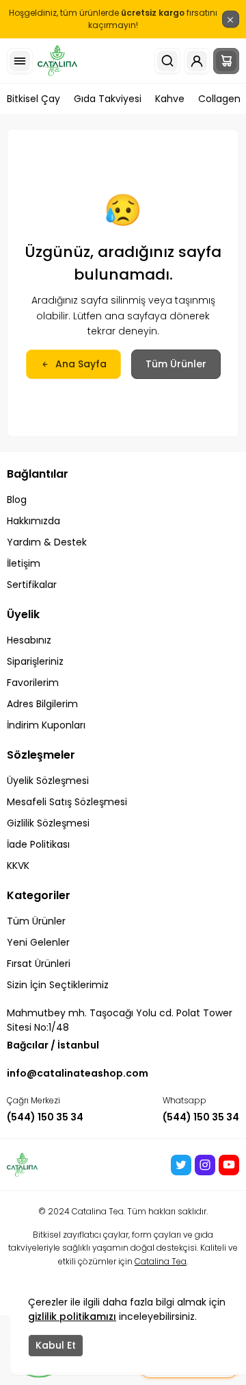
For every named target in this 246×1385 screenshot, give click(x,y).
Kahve (169, 99)
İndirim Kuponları (46, 725)
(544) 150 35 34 (45, 1117)
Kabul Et (56, 1345)
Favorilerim (33, 682)
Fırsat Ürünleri (38, 963)
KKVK (18, 865)
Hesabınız (29, 640)
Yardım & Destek (47, 542)
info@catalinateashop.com (77, 1073)
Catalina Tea (161, 1261)
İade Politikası (38, 844)
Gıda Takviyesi (107, 99)
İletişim (23, 563)
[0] (226, 61)
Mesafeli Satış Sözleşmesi (67, 802)
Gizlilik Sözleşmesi (48, 823)
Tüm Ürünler (176, 364)
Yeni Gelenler (38, 942)
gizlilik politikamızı (72, 1316)
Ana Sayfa (81, 364)
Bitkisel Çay (33, 99)
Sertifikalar (32, 584)
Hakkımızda (33, 521)
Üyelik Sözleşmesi (48, 780)
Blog (17, 499)
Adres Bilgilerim (42, 704)
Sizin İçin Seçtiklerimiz (58, 985)
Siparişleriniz (35, 661)
